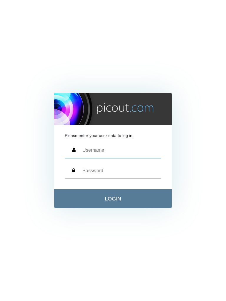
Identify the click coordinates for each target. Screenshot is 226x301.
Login (113, 199)
